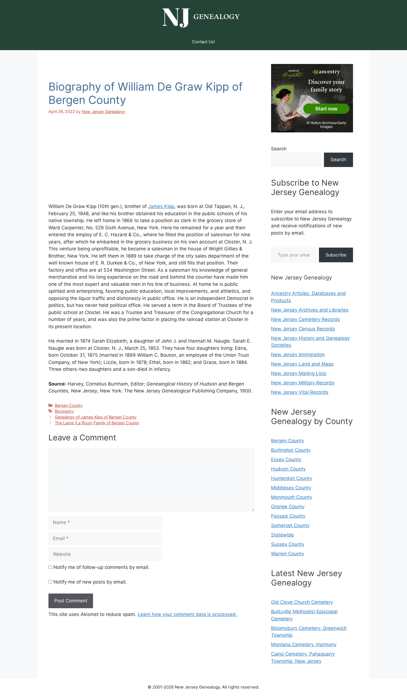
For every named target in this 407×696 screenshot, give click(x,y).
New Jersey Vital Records (299, 392)
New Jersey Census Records (303, 329)
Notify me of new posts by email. (90, 582)
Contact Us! (203, 41)
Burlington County (291, 450)
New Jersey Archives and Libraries (310, 310)
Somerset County (290, 525)
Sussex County (287, 544)
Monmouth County (291, 497)
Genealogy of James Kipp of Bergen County (95, 417)
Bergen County (69, 405)
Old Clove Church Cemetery (302, 602)
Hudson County (288, 469)
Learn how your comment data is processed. (187, 614)
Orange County (288, 506)
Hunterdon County (291, 478)
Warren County (287, 553)
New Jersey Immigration (298, 354)
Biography (64, 411)
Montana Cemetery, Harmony (303, 644)
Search (279, 148)
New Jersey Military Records (302, 383)
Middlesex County (291, 487)
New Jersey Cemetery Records (305, 319)
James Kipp (161, 206)
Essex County (286, 459)
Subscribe (336, 255)
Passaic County (288, 516)
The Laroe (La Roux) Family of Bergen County (97, 422)
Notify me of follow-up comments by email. (101, 567)
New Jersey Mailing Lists (298, 373)
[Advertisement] (151, 163)
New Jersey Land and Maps (302, 364)
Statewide (282, 535)
